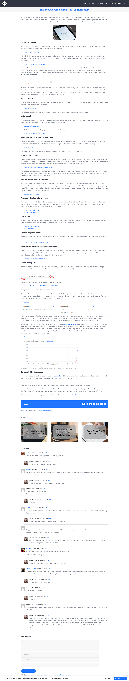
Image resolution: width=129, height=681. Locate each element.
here (74, 368)
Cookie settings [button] (109, 678)
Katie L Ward (24, 410)
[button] (124, 3)
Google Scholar (56, 376)
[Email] (105, 404)
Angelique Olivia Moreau (31, 568)
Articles (40, 410)
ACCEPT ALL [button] (118, 678)
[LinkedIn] (90, 404)
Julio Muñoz (28, 452)
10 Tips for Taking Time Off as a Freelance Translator (95, 432)
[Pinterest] (97, 404)
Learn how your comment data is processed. (57, 675)
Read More (65, 678)
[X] (87, 404)
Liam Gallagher (29, 507)
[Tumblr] (94, 404)
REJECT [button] (124, 678)
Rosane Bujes (28, 548)
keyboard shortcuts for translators (80, 395)
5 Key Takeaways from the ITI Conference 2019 (34, 432)
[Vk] (101, 404)
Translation (49, 410)
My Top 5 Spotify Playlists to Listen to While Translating (64, 432)
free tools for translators (100, 395)
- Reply (45, 452)
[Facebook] (83, 404)
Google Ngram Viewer (70, 324)
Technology (44, 410)
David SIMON (28, 469)
